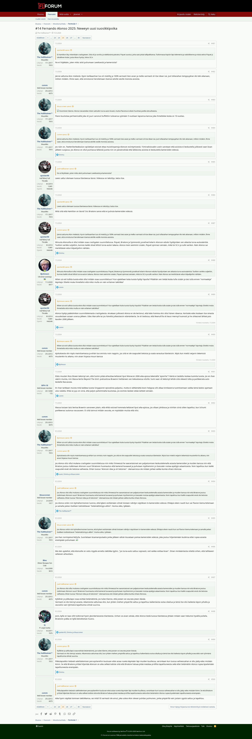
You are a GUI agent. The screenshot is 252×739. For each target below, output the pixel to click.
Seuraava (86, 38)
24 (59, 38)
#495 (213, 518)
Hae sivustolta (53, 19)
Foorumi (52, 14)
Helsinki (49, 189)
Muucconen (45, 495)
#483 (213, 100)
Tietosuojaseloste (193, 726)
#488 (213, 260)
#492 (213, 403)
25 (63, 38)
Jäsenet (77, 14)
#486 (213, 195)
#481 (213, 43)
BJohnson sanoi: (63, 301)
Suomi (40, 726)
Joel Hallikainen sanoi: (65, 168)
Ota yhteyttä (167, 726)
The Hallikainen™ (44, 33)
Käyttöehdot (179, 726)
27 (71, 38)
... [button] (51, 38)
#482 (213, 71)
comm (45, 85)
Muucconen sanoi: (64, 106)
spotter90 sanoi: (63, 50)
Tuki (202, 726)
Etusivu (40, 14)
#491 (213, 372)
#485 (213, 162)
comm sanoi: (62, 134)
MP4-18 (44, 385)
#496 (213, 547)
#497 (213, 577)
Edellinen (40, 38)
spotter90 (44, 175)
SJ (45, 625)
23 (55, 38)
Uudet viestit (40, 19)
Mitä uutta (64, 14)
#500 (213, 679)
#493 (213, 431)
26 (67, 38)
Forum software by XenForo (126, 731)
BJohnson (44, 274)
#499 (213, 639)
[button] (70, 14)
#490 (213, 334)
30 (79, 38)
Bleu (45, 560)
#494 (213, 481)
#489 (213, 294)
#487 (213, 223)
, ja (69, 474)
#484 (213, 128)
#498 (213, 611)
